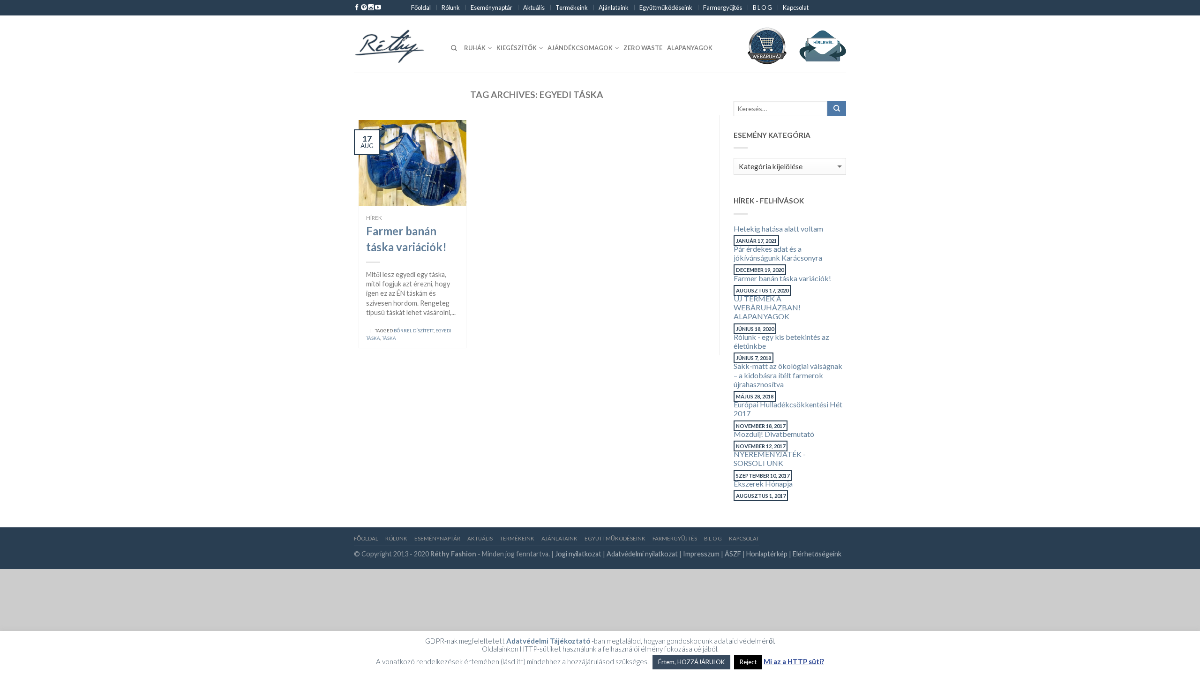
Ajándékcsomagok (580, 48)
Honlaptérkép (767, 554)
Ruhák (475, 48)
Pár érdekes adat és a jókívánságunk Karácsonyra (778, 253)
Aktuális (534, 7)
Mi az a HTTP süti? (794, 661)
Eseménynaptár (491, 7)
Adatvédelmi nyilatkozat (642, 554)
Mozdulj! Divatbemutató (774, 433)
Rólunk (451, 7)
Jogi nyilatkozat (578, 554)
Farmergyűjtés (722, 7)
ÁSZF (733, 554)
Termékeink (571, 7)
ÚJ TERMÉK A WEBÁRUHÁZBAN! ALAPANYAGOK (767, 307)
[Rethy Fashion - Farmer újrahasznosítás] (396, 44)
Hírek (374, 217)
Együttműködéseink (665, 7)
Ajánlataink (614, 7)
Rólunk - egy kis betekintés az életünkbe (781, 341)
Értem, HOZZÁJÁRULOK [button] (691, 662)
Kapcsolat (796, 7)
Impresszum (701, 554)
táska (389, 338)
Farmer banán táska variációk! (782, 278)
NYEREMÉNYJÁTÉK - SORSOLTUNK (770, 458)
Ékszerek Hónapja (763, 483)
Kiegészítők (516, 48)
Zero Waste (642, 48)
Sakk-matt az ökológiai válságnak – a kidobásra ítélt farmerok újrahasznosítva (788, 374)
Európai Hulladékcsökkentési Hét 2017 (788, 409)
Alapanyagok (689, 48)
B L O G (762, 7)
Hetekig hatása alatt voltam (778, 228)
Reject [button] (748, 662)
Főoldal (421, 7)
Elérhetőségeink (817, 554)
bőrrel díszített (414, 330)
